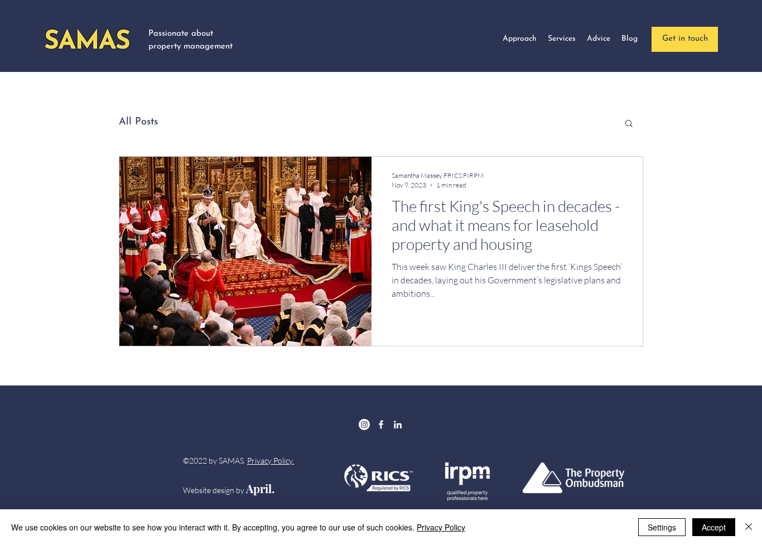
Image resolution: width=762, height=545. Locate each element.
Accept (714, 527)
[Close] (748, 527)
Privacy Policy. (270, 460)
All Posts (138, 122)
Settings (662, 527)
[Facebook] (381, 424)
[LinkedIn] (397, 424)
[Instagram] (364, 424)
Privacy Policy (441, 527)
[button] (629, 124)
